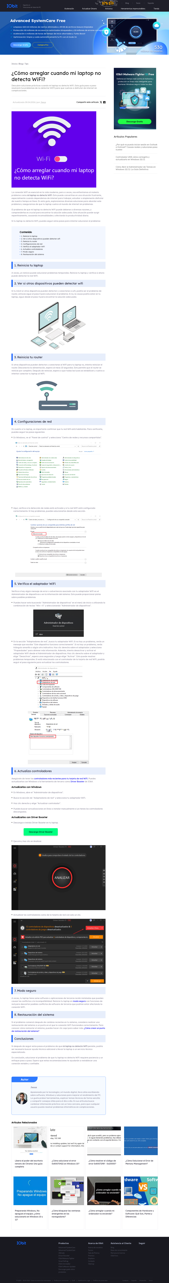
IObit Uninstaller (64, 1263)
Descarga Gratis (20, 45)
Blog (127, 3)
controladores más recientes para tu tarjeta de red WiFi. (61, 778)
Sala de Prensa (93, 1253)
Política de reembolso (61, 1280)
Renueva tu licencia (118, 1253)
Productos (142, 1280)
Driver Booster (77, 781)
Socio (138, 3)
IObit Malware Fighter (66, 1258)
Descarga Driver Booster (41, 832)
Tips (26, 64)
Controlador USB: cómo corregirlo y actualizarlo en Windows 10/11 (132, 158)
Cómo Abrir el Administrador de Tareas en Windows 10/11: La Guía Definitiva (136, 168)
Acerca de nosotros (95, 1247)
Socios (90, 1250)
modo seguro (79, 1001)
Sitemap (91, 1263)
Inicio (14, 64)
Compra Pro (43, 45)
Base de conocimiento (119, 1250)
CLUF (73, 1280)
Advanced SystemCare (67, 1247)
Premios (91, 1255)
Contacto (91, 1261)
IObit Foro (114, 1255)
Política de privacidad (100, 1280)
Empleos (91, 1258)
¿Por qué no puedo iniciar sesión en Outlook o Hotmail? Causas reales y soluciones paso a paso (136, 147)
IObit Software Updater (67, 1266)
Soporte (134, 1280)
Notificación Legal (84, 1280)
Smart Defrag (63, 1261)
